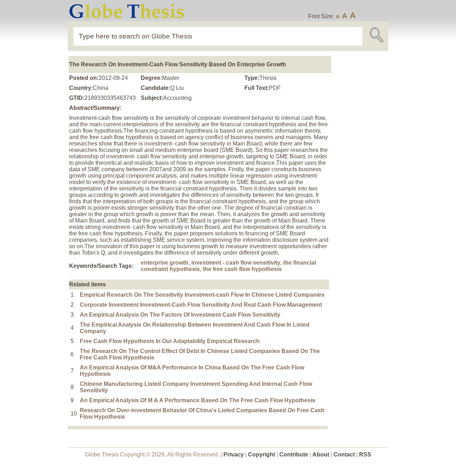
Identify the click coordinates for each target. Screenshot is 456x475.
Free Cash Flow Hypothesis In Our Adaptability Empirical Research (170, 341)
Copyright (261, 454)
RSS (365, 454)
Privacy (233, 454)
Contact (344, 454)
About (320, 454)
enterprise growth (164, 263)
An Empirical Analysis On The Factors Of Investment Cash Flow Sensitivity (180, 315)
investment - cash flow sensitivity (235, 263)
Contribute (293, 454)
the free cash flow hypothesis (242, 269)
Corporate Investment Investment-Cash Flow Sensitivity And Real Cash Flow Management (201, 305)
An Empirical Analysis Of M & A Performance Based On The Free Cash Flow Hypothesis (197, 400)
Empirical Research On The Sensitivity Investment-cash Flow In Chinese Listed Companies (202, 295)
